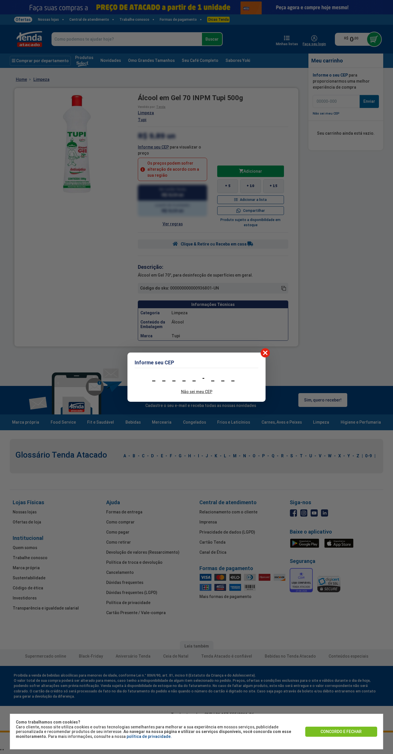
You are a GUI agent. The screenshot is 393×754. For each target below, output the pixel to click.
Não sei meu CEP (196, 391)
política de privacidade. (149, 736)
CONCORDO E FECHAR (341, 731)
